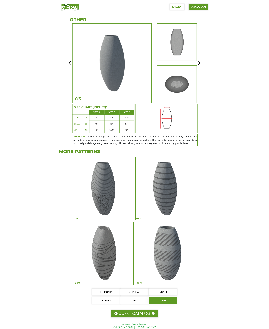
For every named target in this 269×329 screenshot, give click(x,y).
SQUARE (163, 291)
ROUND (106, 300)
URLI (134, 300)
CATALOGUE (198, 6)
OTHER (163, 300)
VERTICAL (134, 291)
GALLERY (177, 6)
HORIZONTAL (106, 291)
